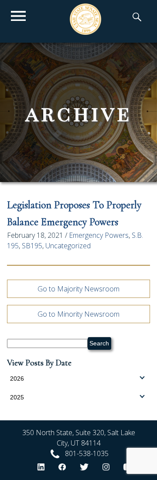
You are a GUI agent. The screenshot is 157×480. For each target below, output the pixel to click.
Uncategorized (68, 245)
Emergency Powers (99, 235)
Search (99, 343)
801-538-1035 (87, 453)
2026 (17, 378)
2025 (17, 397)
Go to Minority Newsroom (78, 314)
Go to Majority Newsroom (78, 289)
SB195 (32, 245)
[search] (137, 17)
